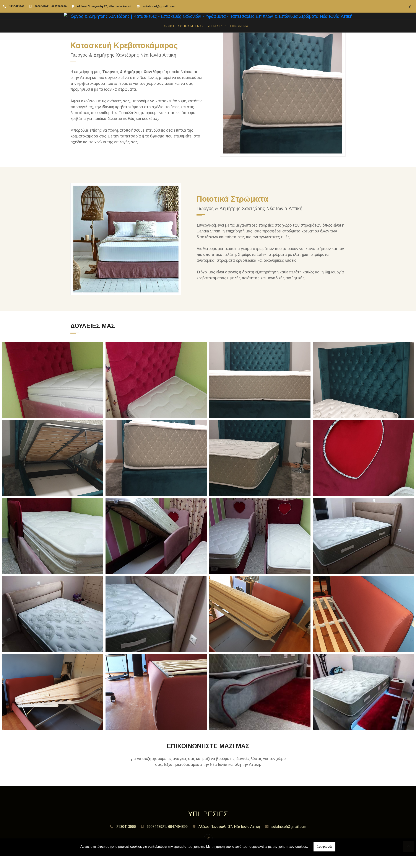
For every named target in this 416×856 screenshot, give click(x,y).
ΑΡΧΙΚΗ (169, 26)
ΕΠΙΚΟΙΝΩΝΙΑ (239, 26)
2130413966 (16, 6)
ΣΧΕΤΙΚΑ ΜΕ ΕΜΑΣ (190, 26)
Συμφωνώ (324, 846)
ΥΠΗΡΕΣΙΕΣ (216, 26)
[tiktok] (410, 6)
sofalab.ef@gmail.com (159, 6)
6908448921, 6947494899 (50, 6)
